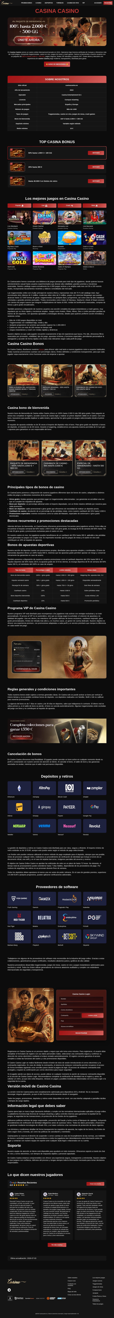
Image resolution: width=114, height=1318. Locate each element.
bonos (41, 349)
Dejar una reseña (95, 1184)
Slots (93, 205)
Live (43, 205)
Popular (18, 205)
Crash (68, 205)
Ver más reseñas (57, 1245)
